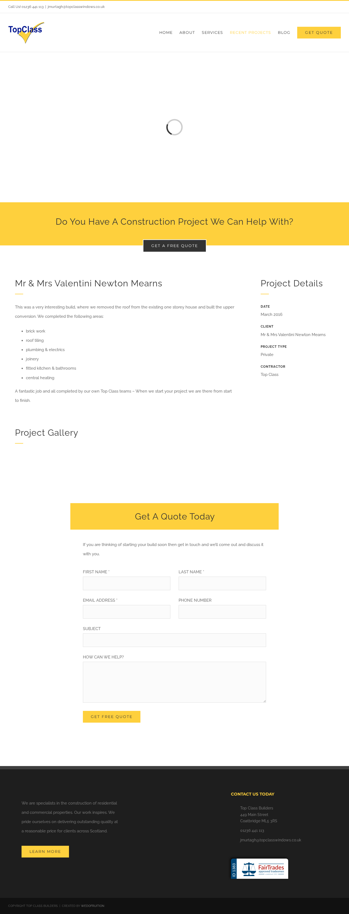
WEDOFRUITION (92, 906)
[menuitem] (169, 32)
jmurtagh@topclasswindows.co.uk (76, 7)
